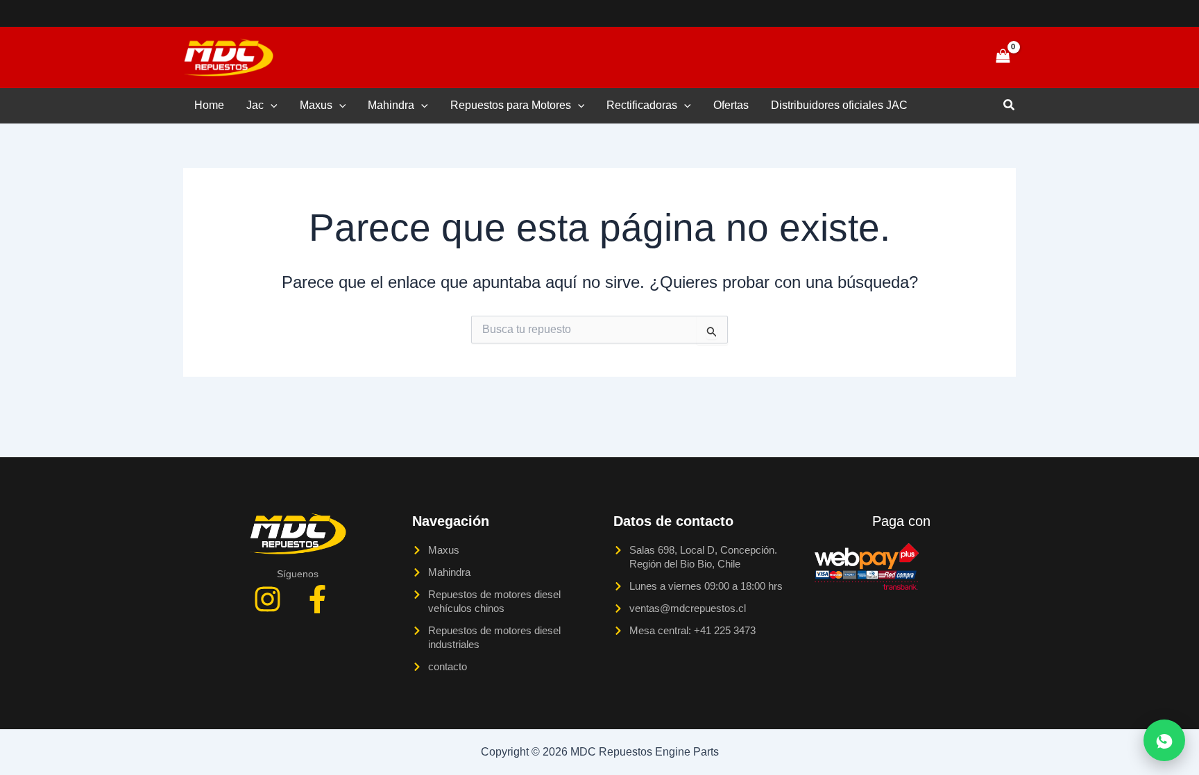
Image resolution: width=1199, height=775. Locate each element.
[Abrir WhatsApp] (1164, 740)
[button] (955, 57)
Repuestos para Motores (510, 105)
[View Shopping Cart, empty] (1002, 57)
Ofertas (731, 105)
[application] (271, 105)
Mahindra (391, 105)
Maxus (316, 105)
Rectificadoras (641, 105)
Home (209, 105)
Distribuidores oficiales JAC (839, 105)
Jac (255, 105)
